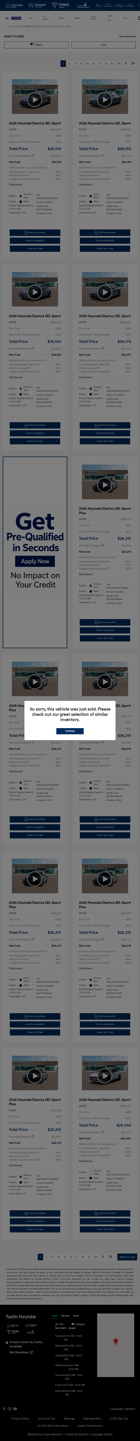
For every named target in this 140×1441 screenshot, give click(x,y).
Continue (70, 731)
